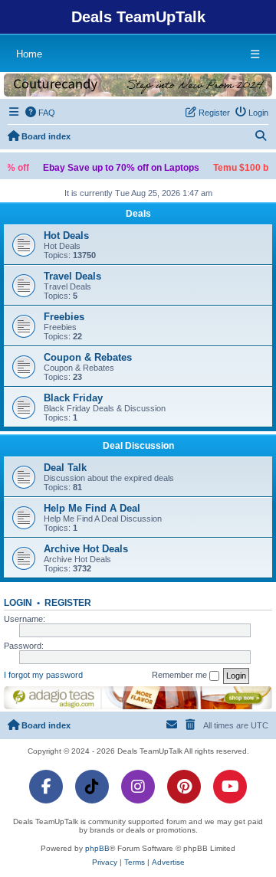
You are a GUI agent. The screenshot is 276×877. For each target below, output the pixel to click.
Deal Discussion (138, 445)
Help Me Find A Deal (92, 508)
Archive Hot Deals (86, 549)
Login (18, 602)
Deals (138, 213)
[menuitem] (40, 112)
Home (29, 54)
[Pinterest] (184, 786)
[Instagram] (138, 786)
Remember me (180, 674)
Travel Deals (72, 276)
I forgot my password (43, 674)
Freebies (64, 316)
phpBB (97, 848)
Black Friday (73, 398)
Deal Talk (65, 467)
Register (67, 602)
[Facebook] (46, 786)
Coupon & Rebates (88, 357)
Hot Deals (66, 235)
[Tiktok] (92, 786)
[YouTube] (230, 786)
